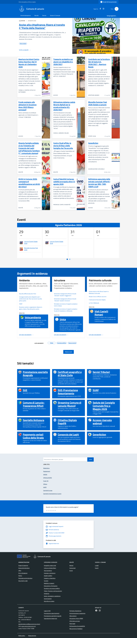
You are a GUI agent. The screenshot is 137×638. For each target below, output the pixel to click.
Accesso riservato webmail (106, 422)
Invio (90, 459)
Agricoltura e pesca (49, 601)
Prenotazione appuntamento (51, 613)
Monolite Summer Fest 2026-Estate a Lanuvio (97, 103)
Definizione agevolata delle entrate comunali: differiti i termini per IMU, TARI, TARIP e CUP (99, 183)
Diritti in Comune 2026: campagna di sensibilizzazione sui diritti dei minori (29, 183)
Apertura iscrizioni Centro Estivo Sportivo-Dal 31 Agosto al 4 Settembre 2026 (28, 63)
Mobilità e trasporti (49, 583)
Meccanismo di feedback (75, 629)
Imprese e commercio (49, 573)
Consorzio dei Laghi (68, 434)
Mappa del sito (32, 636)
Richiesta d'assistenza (75, 611)
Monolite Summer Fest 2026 (31, 249)
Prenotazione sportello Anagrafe (36, 373)
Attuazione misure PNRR (76, 618)
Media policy (21, 636)
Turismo (46, 581)
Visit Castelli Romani (106, 313)
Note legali (72, 624)
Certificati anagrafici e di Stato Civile (71, 373)
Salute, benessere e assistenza (52, 596)
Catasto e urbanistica (49, 578)
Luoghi (97, 565)
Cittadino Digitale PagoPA (71, 422)
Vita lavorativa (48, 571)
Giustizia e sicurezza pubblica (52, 588)
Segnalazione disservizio (50, 618)
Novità (36, 15)
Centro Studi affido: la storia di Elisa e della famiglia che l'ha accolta (63, 146)
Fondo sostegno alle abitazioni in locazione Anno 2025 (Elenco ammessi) (27, 106)
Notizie (71, 565)
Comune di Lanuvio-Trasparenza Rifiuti (36, 404)
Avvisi (71, 571)
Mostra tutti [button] (68, 352)
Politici (20, 576)
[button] (116, 9)
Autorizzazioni (48, 599)
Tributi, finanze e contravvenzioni (53, 591)
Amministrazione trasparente (77, 613)
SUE (25, 390)
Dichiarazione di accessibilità (77, 626)
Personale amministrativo (25, 578)
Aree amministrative (23, 568)
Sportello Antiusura (33, 420)
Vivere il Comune (55, 15)
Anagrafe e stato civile (50, 565)
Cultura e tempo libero (50, 568)
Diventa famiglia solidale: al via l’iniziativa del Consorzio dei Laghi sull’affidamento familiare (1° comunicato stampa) (29, 148)
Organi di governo (23, 565)
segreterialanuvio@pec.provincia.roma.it (29, 624)
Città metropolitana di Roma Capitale (27, 2)
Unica (63, 319)
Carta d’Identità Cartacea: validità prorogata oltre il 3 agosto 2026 (64, 182)
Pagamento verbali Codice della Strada (36, 436)
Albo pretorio (72, 616)
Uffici (19, 571)
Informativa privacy (74, 621)
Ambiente (46, 593)
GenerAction (93, 143)
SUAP (96, 390)
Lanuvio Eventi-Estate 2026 (31, 242)
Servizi (44, 15)
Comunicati (72, 568)
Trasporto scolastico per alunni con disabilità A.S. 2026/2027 (63, 62)
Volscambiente (33, 317)
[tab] (67, 259)
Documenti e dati (23, 581)
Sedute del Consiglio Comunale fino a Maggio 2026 (106, 406)
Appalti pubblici (48, 576)
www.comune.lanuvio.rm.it (28, 626)
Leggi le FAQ (47, 611)
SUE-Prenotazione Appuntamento (71, 392)
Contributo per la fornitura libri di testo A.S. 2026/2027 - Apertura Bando (99, 63)
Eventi (96, 568)
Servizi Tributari (101, 372)
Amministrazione (25, 15)
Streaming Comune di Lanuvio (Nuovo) (71, 404)
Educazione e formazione (50, 586)
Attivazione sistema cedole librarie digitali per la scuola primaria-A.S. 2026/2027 (64, 106)
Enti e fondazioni (22, 573)
